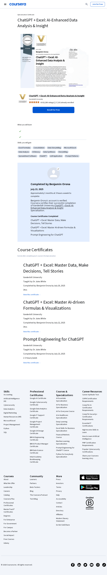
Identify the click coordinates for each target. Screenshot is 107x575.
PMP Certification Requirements (89, 444)
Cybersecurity (9, 405)
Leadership (8, 487)
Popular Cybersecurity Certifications (91, 450)
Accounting (8, 394)
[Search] (87, 4)
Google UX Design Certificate (37, 432)
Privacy (59, 491)
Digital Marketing (10, 413)
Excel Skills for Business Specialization (65, 429)
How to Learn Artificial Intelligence (90, 437)
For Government (10, 523)
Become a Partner (11, 531)
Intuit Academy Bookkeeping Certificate (35, 459)
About (6, 479)
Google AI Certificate (38, 398)
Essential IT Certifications (87, 424)
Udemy (6, 543)
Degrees (7, 516)
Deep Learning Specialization (61, 423)
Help (58, 495)
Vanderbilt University (36, 99)
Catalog (7, 495)
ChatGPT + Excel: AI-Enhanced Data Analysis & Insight (56, 95)
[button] (53, 110)
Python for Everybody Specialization (64, 455)
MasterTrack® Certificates (9, 510)
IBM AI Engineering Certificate (37, 438)
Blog (31, 491)
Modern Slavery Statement (62, 519)
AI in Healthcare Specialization (62, 416)
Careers (7, 491)
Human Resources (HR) (12, 417)
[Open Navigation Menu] (5, 4)
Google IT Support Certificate (37, 416)
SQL (5, 432)
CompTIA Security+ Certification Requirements (89, 417)
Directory (59, 510)
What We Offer (9, 483)
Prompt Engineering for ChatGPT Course (65, 449)
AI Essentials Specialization (61, 399)
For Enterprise (9, 519)
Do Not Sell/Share (63, 525)
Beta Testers (35, 487)
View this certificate (31, 294)
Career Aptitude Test (90, 394)
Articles (59, 506)
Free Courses (9, 539)
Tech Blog (34, 499)
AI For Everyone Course (65, 411)
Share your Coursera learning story (90, 457)
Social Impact (9, 535)
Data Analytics (9, 409)
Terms (58, 487)
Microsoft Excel (9, 420)
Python (6, 428)
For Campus (8, 527)
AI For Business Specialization (62, 406)
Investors (60, 483)
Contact (59, 503)
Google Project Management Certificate (36, 424)
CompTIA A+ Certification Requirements (87, 408)
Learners (33, 479)
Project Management (12, 424)
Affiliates (59, 514)
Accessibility (61, 499)
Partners (33, 483)
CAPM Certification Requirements (89, 400)
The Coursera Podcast (38, 495)
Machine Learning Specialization (63, 442)
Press (58, 479)
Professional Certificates (9, 504)
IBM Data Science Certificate (36, 451)
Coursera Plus (9, 499)
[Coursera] (17, 4)
